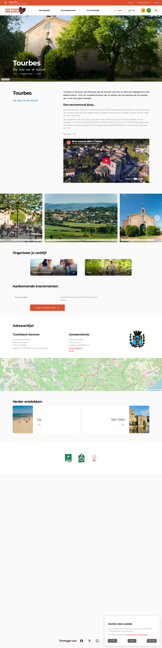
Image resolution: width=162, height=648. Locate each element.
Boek (133, 10)
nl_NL (157, 3)
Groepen (131, 3)
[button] (81, 374)
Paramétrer (132, 641)
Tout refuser (112, 641)
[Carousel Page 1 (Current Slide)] (77, 239)
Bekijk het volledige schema (46, 307)
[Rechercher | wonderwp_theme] (156, 10)
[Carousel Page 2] (79, 238)
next (157, 218)
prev (5, 218)
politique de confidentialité (137, 635)
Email (71, 351)
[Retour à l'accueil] (15, 10)
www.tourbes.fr (75, 348)
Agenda (120, 10)
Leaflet (142, 390)
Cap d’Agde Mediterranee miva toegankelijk (143, 10)
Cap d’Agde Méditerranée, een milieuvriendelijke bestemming (149, 10)
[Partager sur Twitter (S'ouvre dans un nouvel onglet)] (89, 641)
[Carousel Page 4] (84, 238)
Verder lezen (67, 134)
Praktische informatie (143, 3)
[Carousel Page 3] (82, 238)
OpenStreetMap (150, 390)
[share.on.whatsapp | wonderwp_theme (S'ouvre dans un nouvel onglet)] (97, 641)
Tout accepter (152, 641)
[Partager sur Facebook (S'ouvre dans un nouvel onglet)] (81, 641)
